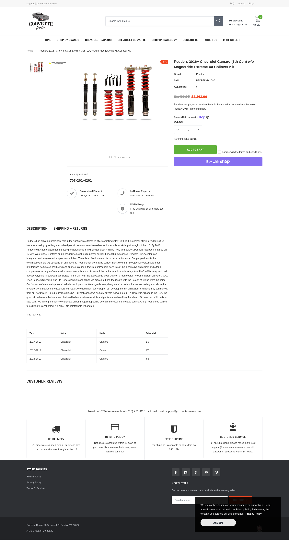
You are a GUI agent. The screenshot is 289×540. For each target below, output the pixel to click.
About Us (210, 40)
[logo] (41, 21)
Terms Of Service (36, 488)
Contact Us (191, 40)
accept (218, 523)
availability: (180, 86)
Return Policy (34, 476)
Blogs (252, 3)
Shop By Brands (68, 40)
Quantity (178, 121)
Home (47, 40)
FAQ (232, 3)
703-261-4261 (81, 180)
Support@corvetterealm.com (42, 3)
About (241, 3)
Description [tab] (37, 228)
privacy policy (254, 513)
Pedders (200, 74)
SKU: (177, 80)
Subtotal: (178, 139)
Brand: (178, 74)
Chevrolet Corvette (132, 40)
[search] (218, 21)
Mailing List (231, 40)
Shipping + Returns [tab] (70, 228)
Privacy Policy (34, 482)
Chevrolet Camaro (98, 40)
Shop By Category (164, 40)
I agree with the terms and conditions (241, 152)
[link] (37, 67)
